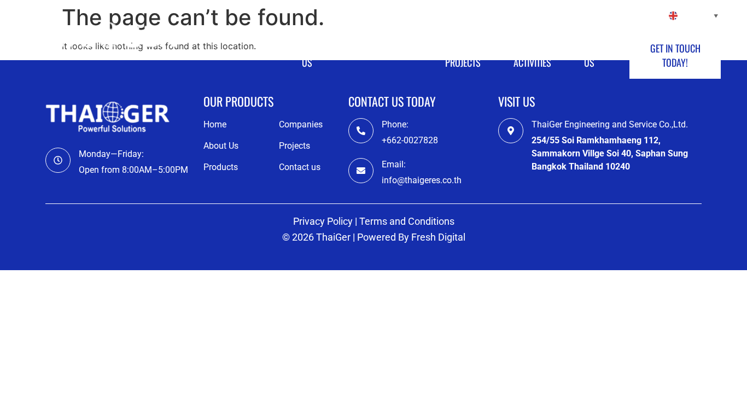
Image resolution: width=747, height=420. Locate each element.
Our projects (463, 54)
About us (314, 54)
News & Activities (532, 54)
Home (258, 55)
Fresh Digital (438, 237)
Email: (394, 164)
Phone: (395, 124)
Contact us (600, 54)
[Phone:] (361, 130)
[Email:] (361, 170)
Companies (380, 55)
